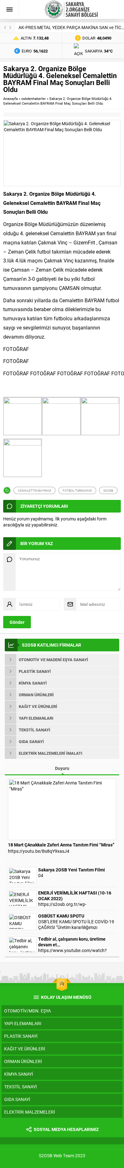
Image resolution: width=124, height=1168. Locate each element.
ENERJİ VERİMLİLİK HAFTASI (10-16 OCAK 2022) (74, 895)
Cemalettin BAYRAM (34, 490)
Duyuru (62, 768)
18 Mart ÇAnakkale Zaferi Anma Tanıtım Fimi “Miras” (61, 845)
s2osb (108, 490)
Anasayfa (10, 98)
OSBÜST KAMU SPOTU (61, 916)
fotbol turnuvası (77, 490)
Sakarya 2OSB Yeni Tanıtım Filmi (71, 870)
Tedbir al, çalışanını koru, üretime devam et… (72, 942)
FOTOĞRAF (16, 349)
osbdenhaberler (33, 98)
